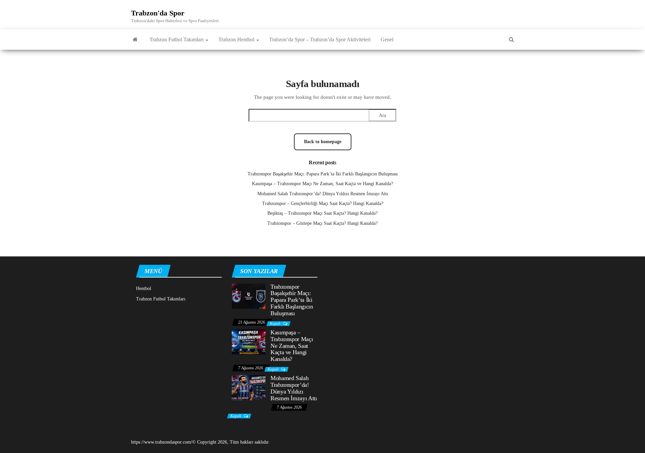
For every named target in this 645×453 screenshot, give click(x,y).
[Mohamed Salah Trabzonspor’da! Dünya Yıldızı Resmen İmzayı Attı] (248, 387)
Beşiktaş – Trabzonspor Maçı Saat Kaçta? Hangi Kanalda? (322, 213)
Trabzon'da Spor (157, 13)
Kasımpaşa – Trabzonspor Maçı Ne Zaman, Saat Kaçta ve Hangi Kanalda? (322, 183)
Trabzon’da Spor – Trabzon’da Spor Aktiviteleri (320, 39)
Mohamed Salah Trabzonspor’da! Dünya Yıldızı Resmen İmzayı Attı (322, 193)
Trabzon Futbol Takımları (177, 39)
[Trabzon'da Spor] (135, 40)
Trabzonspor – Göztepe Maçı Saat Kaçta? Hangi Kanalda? (322, 223)
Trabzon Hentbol (237, 39)
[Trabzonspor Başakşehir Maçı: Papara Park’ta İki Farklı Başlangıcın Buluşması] (248, 295)
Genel (387, 39)
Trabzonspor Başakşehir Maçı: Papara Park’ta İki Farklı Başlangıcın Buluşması (323, 173)
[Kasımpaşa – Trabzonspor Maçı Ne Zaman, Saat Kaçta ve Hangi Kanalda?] (248, 341)
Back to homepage (322, 141)
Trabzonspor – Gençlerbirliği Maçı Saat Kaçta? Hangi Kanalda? (322, 203)
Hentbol (143, 288)
